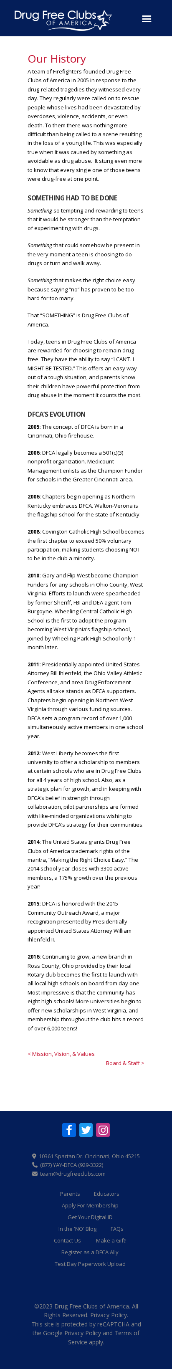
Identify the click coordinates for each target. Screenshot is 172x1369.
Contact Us (67, 1240)
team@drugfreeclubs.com (73, 1173)
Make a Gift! (111, 1240)
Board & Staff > (125, 1063)
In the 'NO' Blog (77, 1228)
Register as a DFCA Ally (90, 1252)
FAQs (117, 1228)
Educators (106, 1193)
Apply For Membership (90, 1205)
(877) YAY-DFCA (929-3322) (71, 1165)
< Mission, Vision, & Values (61, 1054)
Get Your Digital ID (90, 1217)
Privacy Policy (108, 1315)
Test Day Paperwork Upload (90, 1264)
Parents (70, 1193)
